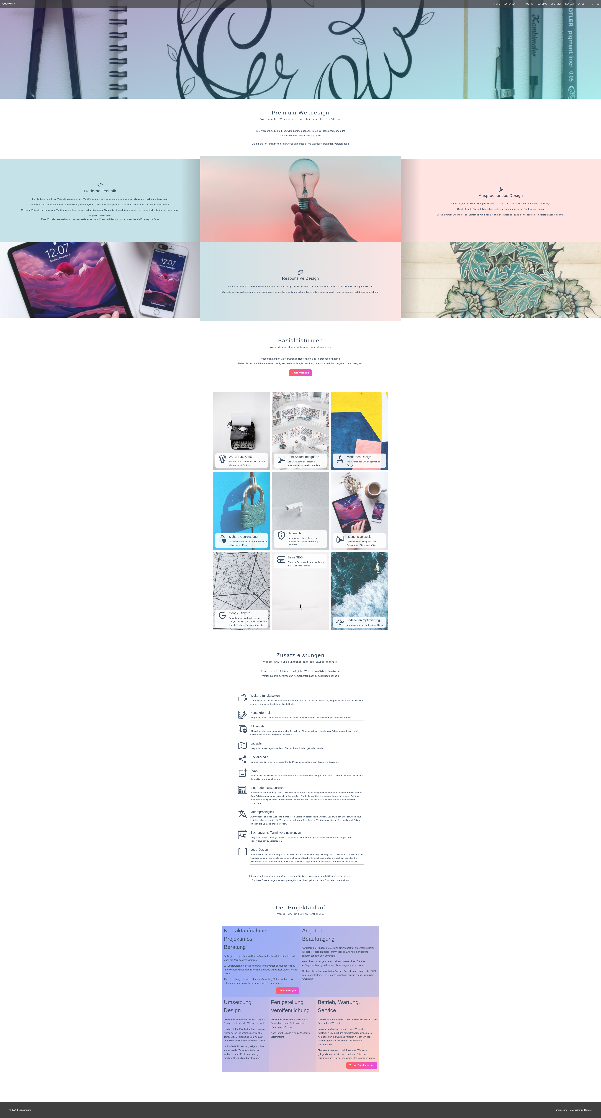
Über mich (556, 4)
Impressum (561, 1110)
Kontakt (569, 4)
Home (497, 4)
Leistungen (509, 4)
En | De (581, 4)
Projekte (528, 4)
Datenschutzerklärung (581, 1110)
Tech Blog (541, 4)
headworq (8, 4)
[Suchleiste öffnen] (592, 4)
